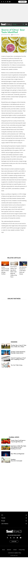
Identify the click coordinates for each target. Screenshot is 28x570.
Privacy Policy (22, 549)
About (3, 549)
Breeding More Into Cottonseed (16, 460)
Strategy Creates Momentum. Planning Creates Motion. (18, 352)
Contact (15, 549)
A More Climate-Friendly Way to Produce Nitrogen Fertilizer (5, 270)
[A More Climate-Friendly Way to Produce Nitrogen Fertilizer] (5, 265)
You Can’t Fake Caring (16, 365)
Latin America (4, 523)
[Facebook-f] (2, 2)
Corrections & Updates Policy (14, 552)
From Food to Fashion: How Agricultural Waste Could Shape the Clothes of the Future (13, 272)
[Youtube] (10, 2)
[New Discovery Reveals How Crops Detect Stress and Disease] (23, 265)
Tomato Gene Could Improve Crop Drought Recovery (18, 441)
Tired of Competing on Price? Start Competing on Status (18, 358)
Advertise (9, 549)
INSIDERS (14, 342)
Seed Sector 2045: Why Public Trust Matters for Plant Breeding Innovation (18, 447)
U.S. (2, 515)
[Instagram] (6, 2)
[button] (26, 24)
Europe (14, 24)
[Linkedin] (8, 2)
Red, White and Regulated (17, 454)
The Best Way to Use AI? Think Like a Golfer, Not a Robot (18, 346)
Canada (3, 518)
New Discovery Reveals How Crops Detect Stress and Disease (22, 270)
